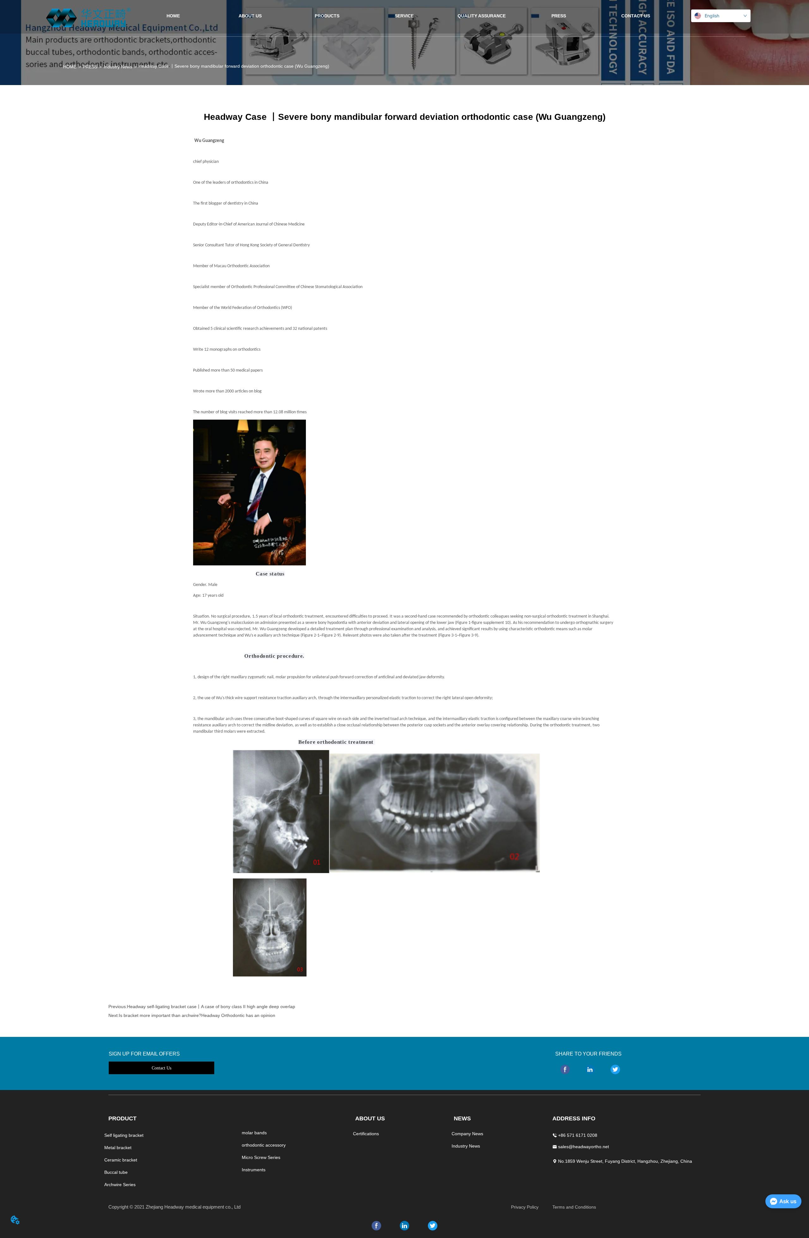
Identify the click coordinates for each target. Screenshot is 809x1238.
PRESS (90, 66)
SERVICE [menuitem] (404, 15)
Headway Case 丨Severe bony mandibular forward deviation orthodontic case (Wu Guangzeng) (233, 66)
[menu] (404, 15)
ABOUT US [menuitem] (250, 15)
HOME (69, 66)
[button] (327, 16)
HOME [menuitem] (173, 15)
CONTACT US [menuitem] (635, 15)
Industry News (118, 66)
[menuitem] (327, 15)
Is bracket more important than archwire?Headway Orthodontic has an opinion (197, 1015)
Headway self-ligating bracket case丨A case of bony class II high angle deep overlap (211, 1006)
